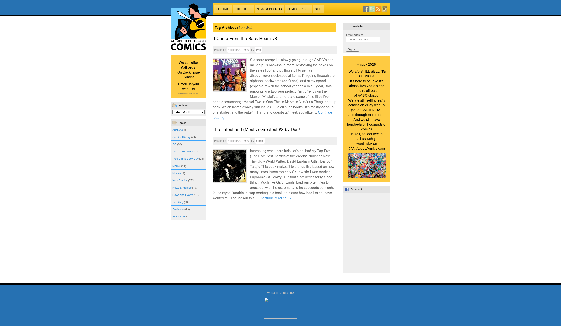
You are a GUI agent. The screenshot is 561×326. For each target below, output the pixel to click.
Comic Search (298, 9)
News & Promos (269, 9)
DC (174, 144)
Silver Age (178, 216)
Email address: (355, 35)
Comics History (181, 137)
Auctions (177, 129)
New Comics (180, 180)
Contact (223, 9)
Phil (258, 49)
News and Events (182, 194)
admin (260, 140)
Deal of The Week (183, 151)
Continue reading (275, 197)
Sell (318, 9)
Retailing (177, 202)
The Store (243, 9)
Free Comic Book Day (185, 158)
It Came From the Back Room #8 (245, 38)
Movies (176, 173)
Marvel (176, 166)
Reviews (177, 209)
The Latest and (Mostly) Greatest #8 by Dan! (256, 129)
